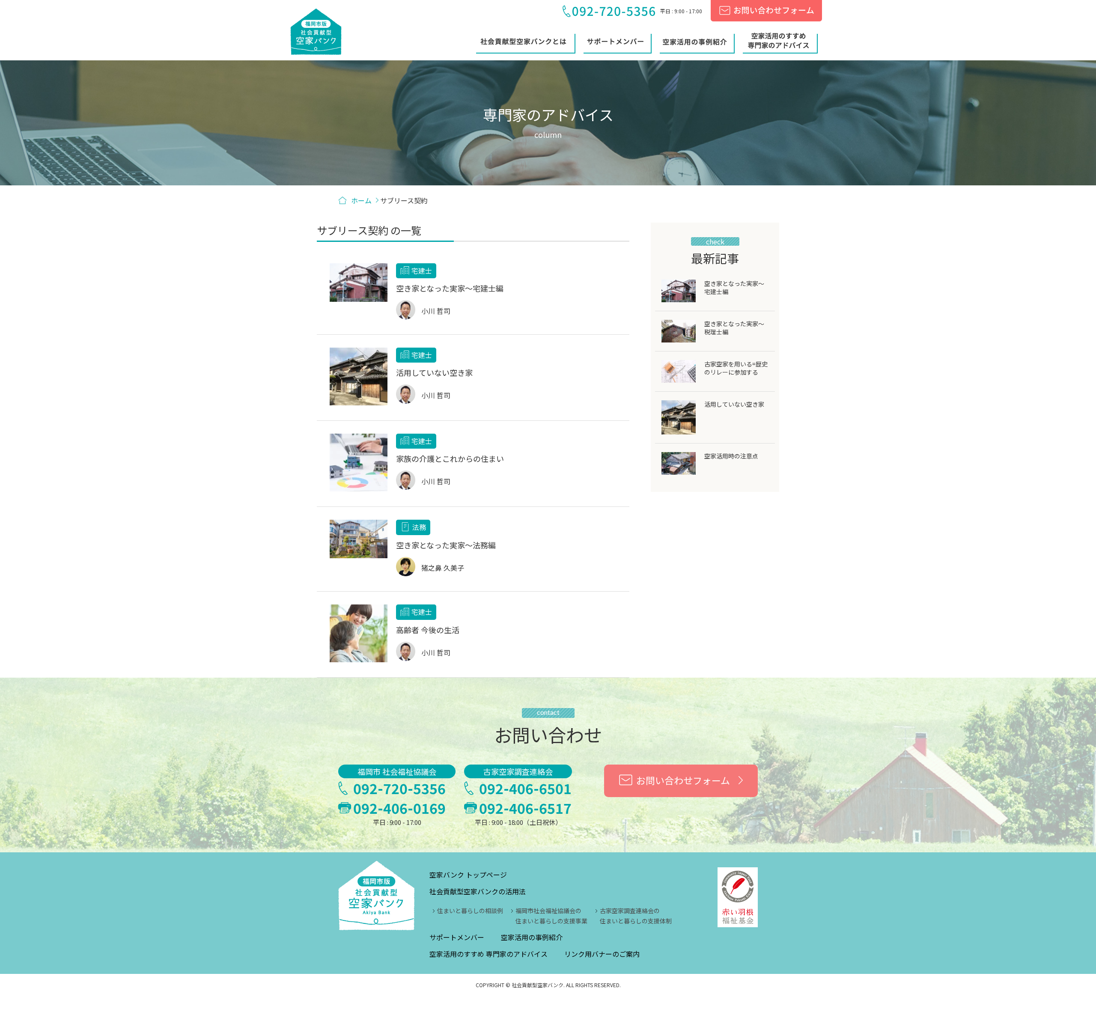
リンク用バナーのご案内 (602, 954)
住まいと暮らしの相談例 (470, 910)
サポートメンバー (456, 937)
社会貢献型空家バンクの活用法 (477, 891)
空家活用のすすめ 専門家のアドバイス (488, 954)
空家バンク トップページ (468, 874)
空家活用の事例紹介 (532, 937)
